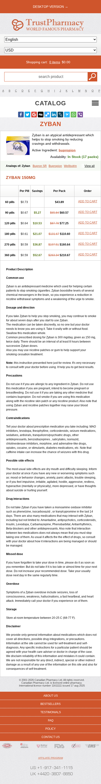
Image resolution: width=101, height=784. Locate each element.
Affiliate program (50, 758)
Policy (50, 728)
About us (50, 695)
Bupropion (55, 166)
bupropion (67, 150)
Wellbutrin (70, 166)
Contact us (51, 737)
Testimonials (50, 712)
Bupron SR (40, 166)
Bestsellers (50, 704)
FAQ (50, 720)
